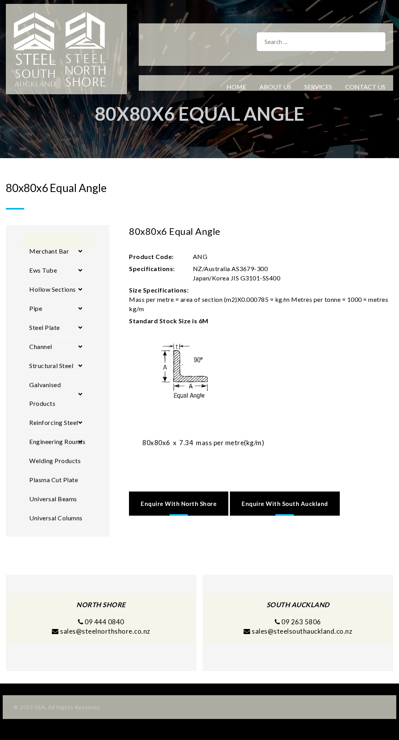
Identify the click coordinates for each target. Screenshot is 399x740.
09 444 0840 (103, 622)
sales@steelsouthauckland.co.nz (302, 631)
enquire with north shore (179, 503)
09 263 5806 (300, 622)
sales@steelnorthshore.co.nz (105, 631)
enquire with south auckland (285, 503)
